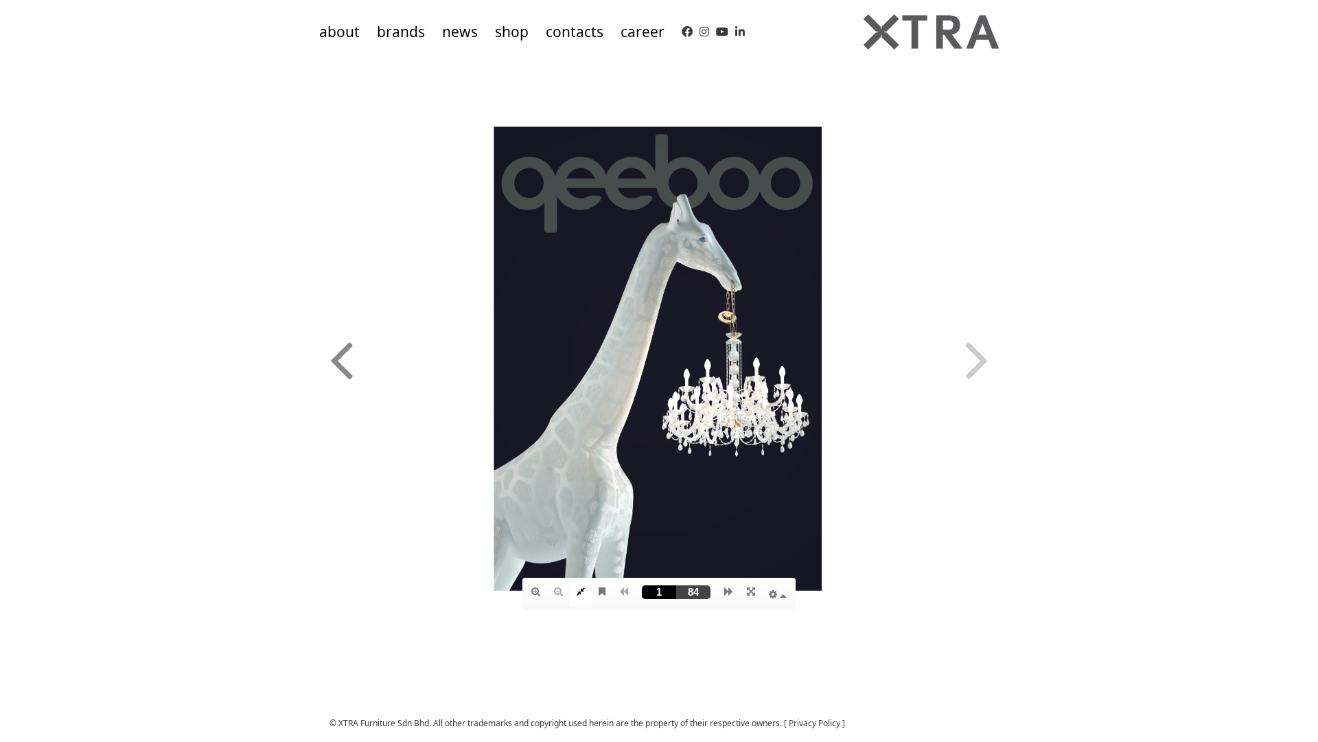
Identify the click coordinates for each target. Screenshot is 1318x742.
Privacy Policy (814, 723)
